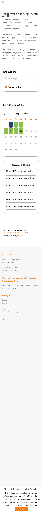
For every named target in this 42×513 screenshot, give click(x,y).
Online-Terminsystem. (10, 288)
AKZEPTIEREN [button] (21, 509)
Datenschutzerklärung (10, 312)
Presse (4, 300)
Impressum (6, 309)
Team (4, 306)
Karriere (5, 303)
